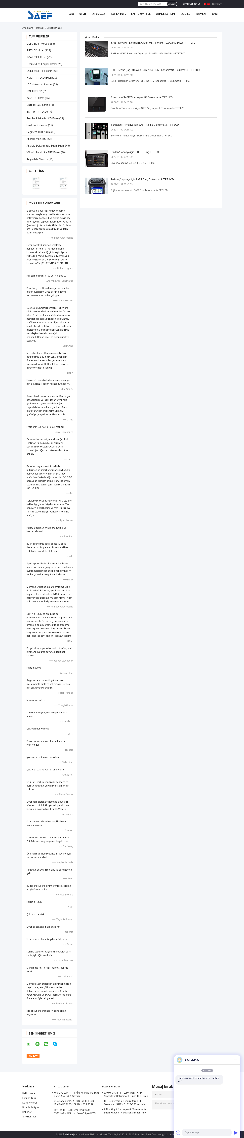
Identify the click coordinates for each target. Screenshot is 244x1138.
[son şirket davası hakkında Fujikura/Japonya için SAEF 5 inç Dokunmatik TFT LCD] (96, 185)
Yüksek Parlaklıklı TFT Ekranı (43, 152)
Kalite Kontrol (141, 14)
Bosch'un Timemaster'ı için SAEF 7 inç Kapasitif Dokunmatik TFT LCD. (148, 108)
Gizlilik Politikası (64, 1134)
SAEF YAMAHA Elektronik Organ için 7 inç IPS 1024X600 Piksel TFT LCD (153, 42)
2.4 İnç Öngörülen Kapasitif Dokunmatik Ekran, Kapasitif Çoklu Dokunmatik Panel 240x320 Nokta (125, 1111)
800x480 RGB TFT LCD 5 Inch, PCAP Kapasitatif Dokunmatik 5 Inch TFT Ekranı (126, 1094)
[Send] (235, 1132)
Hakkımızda (98, 14)
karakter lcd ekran (37, 125)
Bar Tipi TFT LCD (37, 111)
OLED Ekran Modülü (38, 43)
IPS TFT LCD (34, 91)
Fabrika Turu (118, 14)
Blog (214, 14)
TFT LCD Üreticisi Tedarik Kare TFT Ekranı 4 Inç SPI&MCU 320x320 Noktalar (125, 1103)
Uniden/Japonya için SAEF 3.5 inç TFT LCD (136, 152)
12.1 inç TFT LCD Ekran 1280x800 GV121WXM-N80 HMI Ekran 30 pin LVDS (75, 1112)
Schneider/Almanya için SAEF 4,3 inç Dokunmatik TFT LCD (145, 124)
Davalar (201, 14)
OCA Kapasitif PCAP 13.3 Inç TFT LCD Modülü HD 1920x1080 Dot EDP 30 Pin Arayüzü (74, 1103)
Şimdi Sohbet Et (191, 3)
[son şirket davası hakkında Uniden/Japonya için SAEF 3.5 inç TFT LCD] (96, 158)
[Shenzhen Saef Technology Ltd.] (40, 15)
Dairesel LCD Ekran (37, 104)
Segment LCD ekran (38, 132)
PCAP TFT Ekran (36, 57)
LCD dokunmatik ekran (39, 84)
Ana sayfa (27, 28)
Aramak (171, 4)
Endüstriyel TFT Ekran (39, 70)
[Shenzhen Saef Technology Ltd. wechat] (48, 1044)
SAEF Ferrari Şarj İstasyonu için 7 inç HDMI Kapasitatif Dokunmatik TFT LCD (155, 70)
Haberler (185, 14)
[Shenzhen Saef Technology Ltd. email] (31, 1044)
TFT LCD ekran (35, 50)
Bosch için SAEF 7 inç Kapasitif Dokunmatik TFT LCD (142, 97)
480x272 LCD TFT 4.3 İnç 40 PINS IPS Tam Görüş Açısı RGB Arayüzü (76, 1094)
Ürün (82, 14)
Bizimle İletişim (165, 14)
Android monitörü (36, 138)
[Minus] (236, 1060)
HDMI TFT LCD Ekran (39, 77)
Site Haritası (29, 1116)
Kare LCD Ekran (35, 98)
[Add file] (178, 1132)
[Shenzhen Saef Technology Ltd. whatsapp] (39, 1044)
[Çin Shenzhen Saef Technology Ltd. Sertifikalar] (36, 183)
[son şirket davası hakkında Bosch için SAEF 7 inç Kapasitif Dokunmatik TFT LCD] (96, 103)
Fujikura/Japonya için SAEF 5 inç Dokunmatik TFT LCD (142, 179)
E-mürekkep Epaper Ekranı (42, 64)
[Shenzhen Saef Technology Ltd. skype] (57, 1044)
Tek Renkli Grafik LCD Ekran (43, 118)
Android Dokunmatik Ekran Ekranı (45, 145)
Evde (71, 14)
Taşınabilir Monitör (37, 159)
